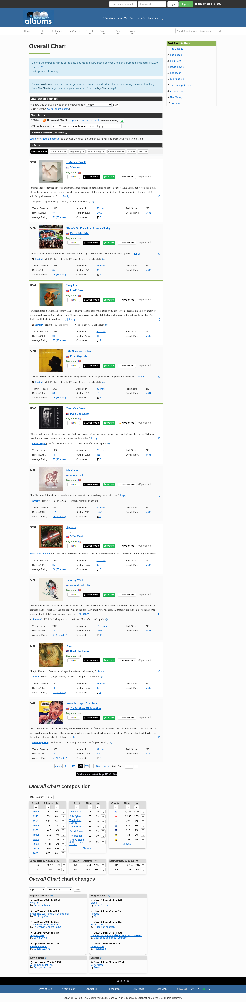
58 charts (101, 683)
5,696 (148, 512)
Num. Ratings (95, 151)
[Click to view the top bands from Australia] (116, 830)
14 (100, 635)
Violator (34, 902)
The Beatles (76, 835)
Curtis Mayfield (79, 233)
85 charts (101, 265)
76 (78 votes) (59, 516)
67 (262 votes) (60, 635)
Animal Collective (80, 585)
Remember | (204, 3)
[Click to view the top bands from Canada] (116, 821)
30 (53, 393)
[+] (60, 196)
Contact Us (91, 988)
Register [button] (186, 4)
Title (130, 151)
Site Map (162, 988)
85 (53, 270)
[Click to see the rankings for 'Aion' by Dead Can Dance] (51, 654)
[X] (208, 989)
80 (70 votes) (59, 569)
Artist (142, 151)
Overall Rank (38, 151)
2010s (36, 848)
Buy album (71, 172)
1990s (36, 839)
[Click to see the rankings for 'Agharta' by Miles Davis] (51, 536)
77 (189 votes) (60, 758)
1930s (36, 811)
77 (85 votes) (59, 692)
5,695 (148, 454)
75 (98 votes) (59, 459)
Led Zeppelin (177, 78)
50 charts (101, 208)
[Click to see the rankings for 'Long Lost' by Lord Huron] (51, 294)
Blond (94, 902)
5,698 (148, 630)
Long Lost (72, 285)
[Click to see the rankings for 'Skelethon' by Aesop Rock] (51, 478)
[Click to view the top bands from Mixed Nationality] (116, 825)
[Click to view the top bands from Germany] (116, 834)
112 (54, 512)
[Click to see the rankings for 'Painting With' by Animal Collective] (51, 589)
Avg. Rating (76, 151)
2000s (36, 843)
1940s (36, 816)
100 (54, 753)
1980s (36, 834)
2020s (36, 853)
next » (106, 766)
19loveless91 (38, 619)
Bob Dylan (75, 816)
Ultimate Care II (76, 162)
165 (98, 393)
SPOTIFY (110, 177)
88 (53, 630)
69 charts (101, 507)
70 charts (101, 560)
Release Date (115, 151)
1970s (36, 830)
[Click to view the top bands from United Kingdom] (116, 816)
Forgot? (217, 3)
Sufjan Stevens (42, 948)
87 (53, 213)
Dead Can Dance (76, 408)
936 (98, 688)
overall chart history (58, 108)
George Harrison (43, 967)
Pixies (97, 967)
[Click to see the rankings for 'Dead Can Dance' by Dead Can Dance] (51, 417)
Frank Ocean (101, 905)
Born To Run (97, 924)
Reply (66, 196)
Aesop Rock (77, 475)
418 (98, 336)
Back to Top (123, 980)
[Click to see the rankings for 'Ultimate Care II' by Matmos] (51, 171)
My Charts (103, 88)
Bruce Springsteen (104, 926)
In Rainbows (97, 946)
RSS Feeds (138, 988)
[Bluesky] (191, 989)
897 (98, 753)
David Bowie (76, 831)
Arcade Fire (176, 91)
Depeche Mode (42, 905)
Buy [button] (118, 31)
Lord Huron (77, 290)
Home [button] (27, 31)
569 (73, 766)
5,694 (148, 393)
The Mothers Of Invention (85, 708)
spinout (35, 676)
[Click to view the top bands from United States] (116, 811)
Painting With (74, 580)
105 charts (102, 626)
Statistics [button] (57, 31)
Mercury (38, 324)
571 (87, 766)
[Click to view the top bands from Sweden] (116, 839)
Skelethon (72, 470)
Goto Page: (118, 766)
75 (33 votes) (59, 397)
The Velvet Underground (44, 924)
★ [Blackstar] (37, 935)
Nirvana (175, 103)
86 (53, 454)
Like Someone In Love (79, 351)
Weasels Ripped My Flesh (81, 703)
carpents (36, 501)
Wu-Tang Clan (41, 916)
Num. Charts (57, 151)
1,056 (99, 512)
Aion (69, 646)
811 (98, 454)
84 (53, 336)
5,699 (148, 688)
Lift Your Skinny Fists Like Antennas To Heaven (116, 935)
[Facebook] (196, 989)
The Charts (73, 31)
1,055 (99, 213)
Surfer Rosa (97, 964)
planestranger (39, 443)
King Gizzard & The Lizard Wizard (76, 842)
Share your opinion (40, 553)
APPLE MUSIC (92, 177)
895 (98, 270)
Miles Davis (77, 536)
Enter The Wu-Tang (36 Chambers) (49, 913)
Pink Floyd (175, 60)
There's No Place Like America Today (88, 228)
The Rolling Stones (75, 821)
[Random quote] (162, 18)
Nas (96, 916)
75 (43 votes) (59, 340)
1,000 (97, 766)
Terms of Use (44, 988)
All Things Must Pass (42, 964)
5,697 (148, 565)
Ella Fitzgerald (79, 356)
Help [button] (41, 31)
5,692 (148, 270)
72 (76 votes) (59, 217)
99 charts (101, 749)
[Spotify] (202, 989)
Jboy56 (38, 259)
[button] (122, 121)
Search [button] (103, 31)
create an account (89, 120)
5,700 (148, 753)
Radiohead (100, 948)
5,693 (148, 336)
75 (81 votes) (59, 274)
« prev (58, 766)
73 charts (101, 450)
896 (98, 565)
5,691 (148, 213)
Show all (87, 848)
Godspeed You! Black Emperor (111, 937)
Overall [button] (90, 31)
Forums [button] (132, 31)
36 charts (101, 389)
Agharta (71, 527)
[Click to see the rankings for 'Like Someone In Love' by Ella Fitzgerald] (51, 360)
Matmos (75, 167)
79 (53, 688)
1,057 (99, 630)
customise (47, 84)
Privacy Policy (68, 988)
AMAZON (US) (128, 177)
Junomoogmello (40, 742)
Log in (73, 120)
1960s (36, 825)
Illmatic (95, 913)
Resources (115, 988)
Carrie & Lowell (38, 946)
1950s (36, 821)
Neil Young (75, 811)
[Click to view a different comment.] (159, 196)
